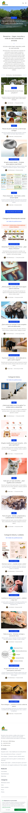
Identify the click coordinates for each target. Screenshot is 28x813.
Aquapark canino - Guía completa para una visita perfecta (13, 751)
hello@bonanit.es (6, 745)
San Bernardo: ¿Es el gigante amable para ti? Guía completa (14, 765)
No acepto (8, 809)
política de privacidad (6, 807)
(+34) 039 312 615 (6, 743)
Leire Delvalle (4, 771)
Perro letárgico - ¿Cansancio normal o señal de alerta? (12, 756)
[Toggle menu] (25, 3)
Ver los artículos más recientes (14, 211)
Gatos (14, 402)
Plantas (2, 792)
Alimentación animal (14, 244)
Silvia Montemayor (5, 773)
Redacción (4, 768)
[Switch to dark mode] (23, 3)
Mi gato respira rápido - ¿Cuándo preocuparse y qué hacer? (14, 762)
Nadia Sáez (3, 776)
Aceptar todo (20, 809)
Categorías (4, 780)
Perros (14, 17)
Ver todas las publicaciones (14, 221)
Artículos (3, 749)
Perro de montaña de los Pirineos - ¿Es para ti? (11, 754)
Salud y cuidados (14, 159)
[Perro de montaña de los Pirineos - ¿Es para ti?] (14, 86)
